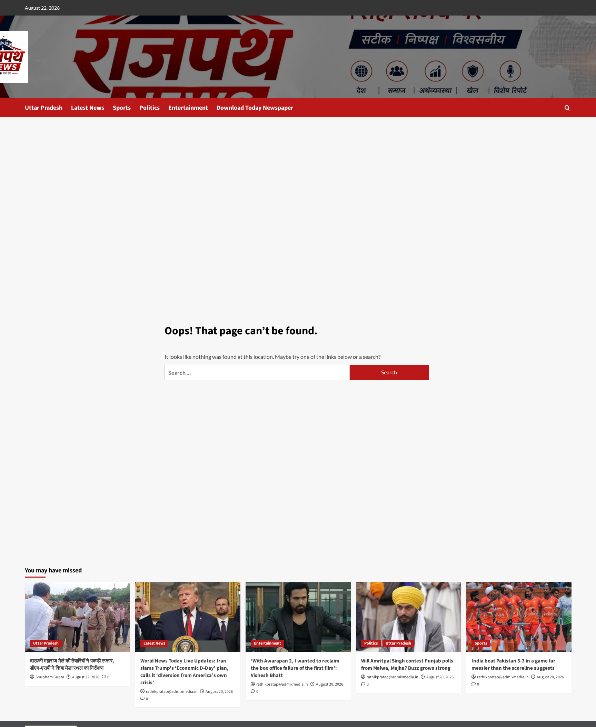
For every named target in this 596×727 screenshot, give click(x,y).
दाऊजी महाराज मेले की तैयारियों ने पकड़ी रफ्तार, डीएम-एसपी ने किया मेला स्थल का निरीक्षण (72, 664)
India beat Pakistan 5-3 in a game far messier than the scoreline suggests (513, 664)
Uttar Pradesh (43, 108)
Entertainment (188, 108)
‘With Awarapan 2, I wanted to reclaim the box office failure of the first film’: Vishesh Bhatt (295, 668)
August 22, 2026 (85, 677)
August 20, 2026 (219, 692)
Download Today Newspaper (255, 108)
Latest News (87, 108)
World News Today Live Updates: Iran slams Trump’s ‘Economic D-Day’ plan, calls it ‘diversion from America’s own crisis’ (184, 671)
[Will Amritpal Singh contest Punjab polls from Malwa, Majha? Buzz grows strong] (408, 617)
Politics (149, 108)
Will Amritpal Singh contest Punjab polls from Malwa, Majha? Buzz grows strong (407, 664)
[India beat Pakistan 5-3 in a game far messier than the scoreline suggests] (519, 617)
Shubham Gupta (50, 677)
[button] (567, 107)
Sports (122, 108)
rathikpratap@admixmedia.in (172, 692)
